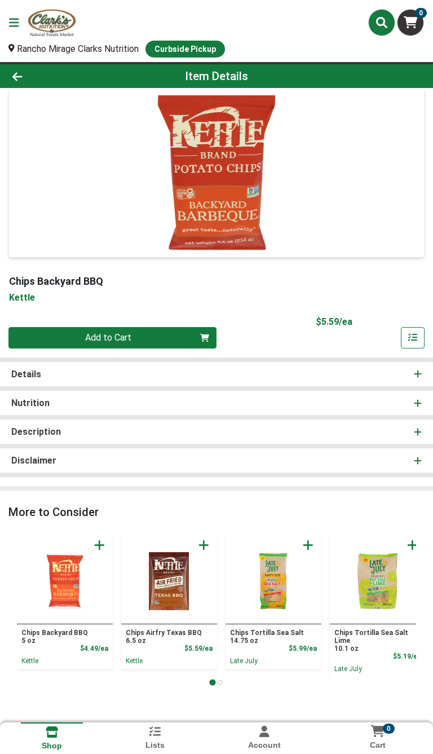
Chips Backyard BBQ (54, 637)
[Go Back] (61, 76)
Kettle (29, 661)
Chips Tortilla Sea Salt (267, 637)
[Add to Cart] (99, 545)
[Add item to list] (413, 338)
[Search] (381, 22)
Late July (244, 661)
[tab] (212, 682)
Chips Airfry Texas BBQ (164, 637)
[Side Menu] (14, 22)
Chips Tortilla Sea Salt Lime (371, 640)
